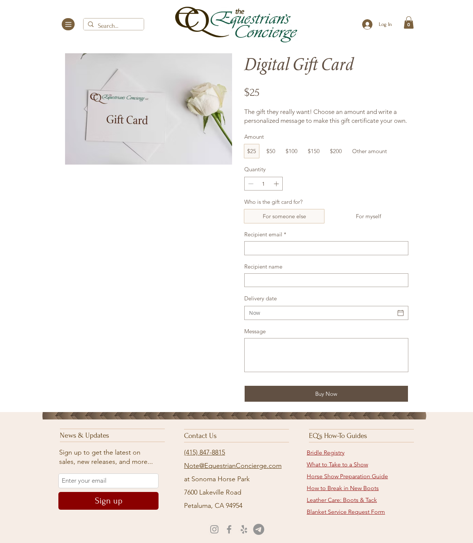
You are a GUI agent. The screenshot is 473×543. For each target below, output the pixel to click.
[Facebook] (229, 529)
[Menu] (68, 24)
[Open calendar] (400, 312)
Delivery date (260, 298)
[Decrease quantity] (250, 183)
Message (255, 331)
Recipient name (263, 266)
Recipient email (265, 234)
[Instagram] (214, 529)
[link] (409, 22)
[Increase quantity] (277, 183)
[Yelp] (243, 529)
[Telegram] (258, 529)
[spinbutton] (263, 183)
